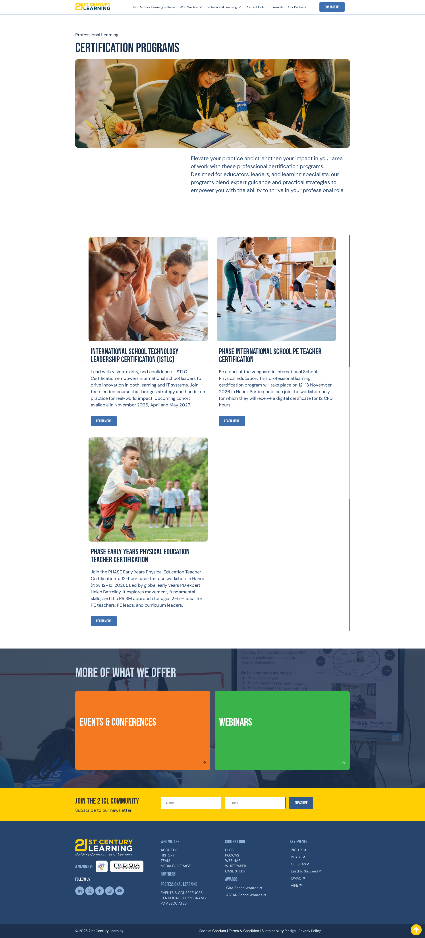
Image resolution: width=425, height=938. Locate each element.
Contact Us (332, 7)
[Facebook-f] (99, 890)
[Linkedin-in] (79, 890)
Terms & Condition (244, 930)
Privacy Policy (309, 930)
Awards (278, 7)
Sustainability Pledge (279, 930)
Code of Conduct (212, 930)
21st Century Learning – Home (153, 7)
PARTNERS (168, 874)
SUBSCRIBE (301, 803)
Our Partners (297, 7)
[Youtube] (119, 890)
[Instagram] (109, 890)
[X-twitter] (89, 890)
